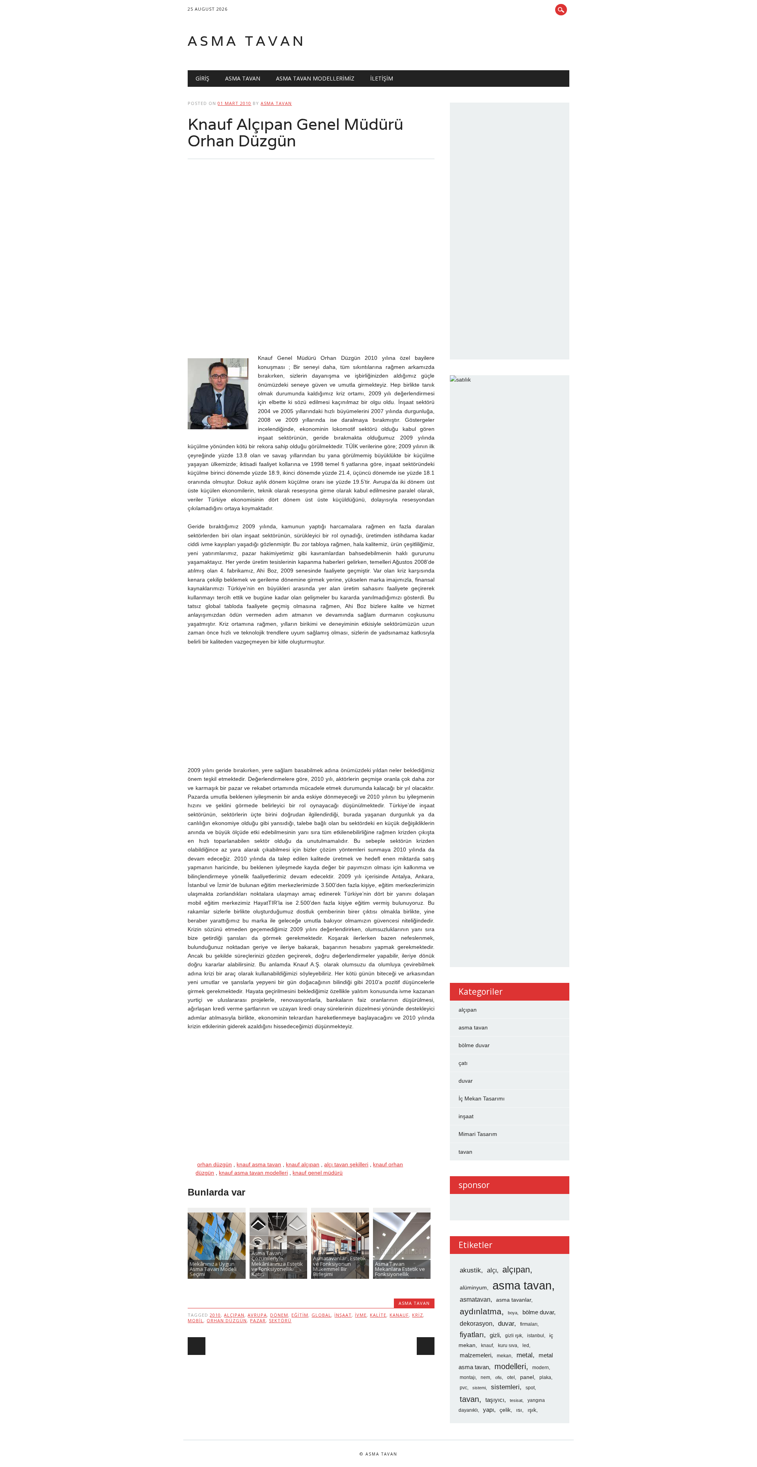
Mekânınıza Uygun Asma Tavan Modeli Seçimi (213, 1269)
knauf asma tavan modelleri (253, 1172)
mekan (504, 1355)
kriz (417, 1315)
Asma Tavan (242, 78)
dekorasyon (476, 1323)
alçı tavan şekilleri (346, 1164)
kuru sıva (507, 1345)
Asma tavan (247, 41)
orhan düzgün (214, 1164)
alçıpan (234, 1315)
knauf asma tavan (259, 1164)
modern (540, 1367)
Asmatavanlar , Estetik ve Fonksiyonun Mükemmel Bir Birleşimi (339, 1266)
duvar (466, 1081)
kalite (378, 1315)
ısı (519, 1410)
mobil (195, 1320)
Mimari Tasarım (478, 1134)
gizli (495, 1335)
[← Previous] (196, 1346)
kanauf (399, 1315)
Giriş (202, 78)
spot (530, 1387)
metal (524, 1354)
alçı (492, 1270)
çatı (463, 1063)
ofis (498, 1377)
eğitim (299, 1315)
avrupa (257, 1315)
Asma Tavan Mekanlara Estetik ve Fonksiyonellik (400, 1269)
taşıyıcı (494, 1400)
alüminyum (473, 1288)
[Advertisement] (311, 263)
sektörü (280, 1320)
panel (527, 1377)
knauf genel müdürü (318, 1172)
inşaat (343, 1315)
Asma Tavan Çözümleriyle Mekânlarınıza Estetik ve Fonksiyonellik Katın (277, 1264)
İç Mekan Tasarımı (482, 1098)
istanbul (535, 1335)
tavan (465, 1152)
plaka (545, 1377)
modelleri (510, 1366)
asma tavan (276, 103)
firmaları (528, 1324)
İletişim (381, 78)
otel (511, 1377)
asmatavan (475, 1299)
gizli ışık (513, 1335)
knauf (487, 1345)
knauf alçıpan (302, 1164)
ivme (361, 1315)
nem (485, 1377)
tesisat (516, 1400)
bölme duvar (474, 1045)
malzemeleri (475, 1355)
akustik (470, 1270)
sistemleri (505, 1387)
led (525, 1345)
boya (512, 1312)
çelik (505, 1410)
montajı (467, 1377)
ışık (532, 1410)
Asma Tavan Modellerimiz (315, 78)
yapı (488, 1410)
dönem (279, 1315)
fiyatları (472, 1334)
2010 (215, 1315)
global (321, 1315)
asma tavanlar (513, 1300)
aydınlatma (481, 1311)
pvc (463, 1387)
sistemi (479, 1387)
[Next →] (425, 1346)
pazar (258, 1320)
